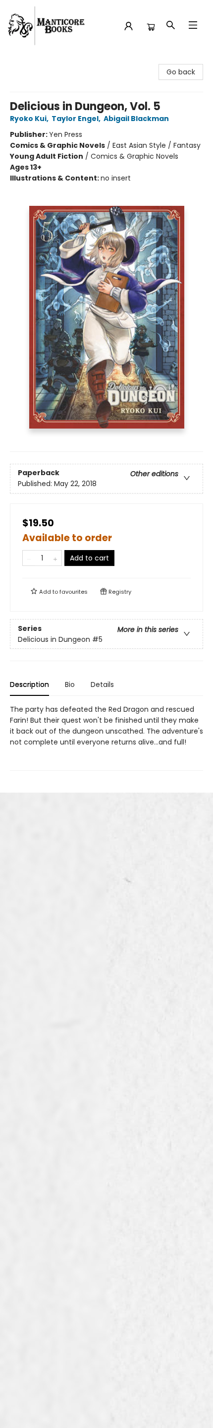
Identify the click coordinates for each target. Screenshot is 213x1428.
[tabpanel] (106, 737)
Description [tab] (29, 684)
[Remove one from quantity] (29, 558)
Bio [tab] (70, 684)
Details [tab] (102, 684)
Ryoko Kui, (30, 119)
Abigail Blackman (136, 119)
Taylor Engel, (77, 119)
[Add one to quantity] (55, 558)
